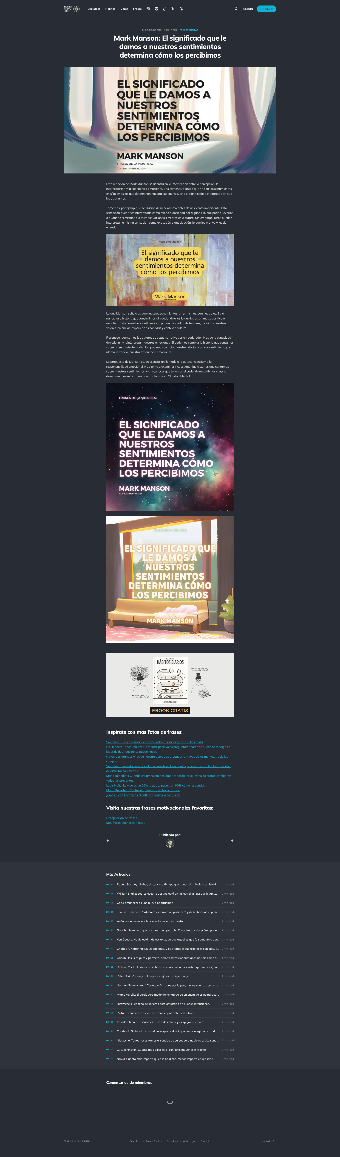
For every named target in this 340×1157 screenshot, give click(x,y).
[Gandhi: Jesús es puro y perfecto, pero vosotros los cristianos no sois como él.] (170, 957)
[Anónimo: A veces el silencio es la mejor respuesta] (170, 921)
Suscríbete (266, 9)
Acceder (248, 8)
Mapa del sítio (269, 1141)
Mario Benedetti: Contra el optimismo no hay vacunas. (143, 790)
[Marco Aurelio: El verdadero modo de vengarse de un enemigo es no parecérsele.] (170, 994)
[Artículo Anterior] (109, 840)
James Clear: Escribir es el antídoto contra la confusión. (143, 795)
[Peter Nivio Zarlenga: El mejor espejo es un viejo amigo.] (170, 976)
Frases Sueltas (154, 1141)
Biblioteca (94, 8)
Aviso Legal (189, 1141)
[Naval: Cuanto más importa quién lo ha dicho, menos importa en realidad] (170, 1058)
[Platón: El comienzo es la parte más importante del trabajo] (170, 1013)
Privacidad (172, 1141)
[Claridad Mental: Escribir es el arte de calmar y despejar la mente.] (170, 1022)
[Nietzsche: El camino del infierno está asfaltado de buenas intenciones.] (170, 1003)
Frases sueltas (189, 30)
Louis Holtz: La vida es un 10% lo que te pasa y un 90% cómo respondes (155, 785)
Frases (137, 8)
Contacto (205, 1141)
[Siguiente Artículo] (231, 840)
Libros (124, 8)
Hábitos (110, 8)
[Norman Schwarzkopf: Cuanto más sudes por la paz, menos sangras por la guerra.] (170, 985)
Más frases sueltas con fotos (125, 822)
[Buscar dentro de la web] (236, 9)
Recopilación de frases (121, 818)
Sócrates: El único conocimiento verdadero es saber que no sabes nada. (154, 742)
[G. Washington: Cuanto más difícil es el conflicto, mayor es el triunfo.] (170, 1049)
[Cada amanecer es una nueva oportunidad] (170, 902)
